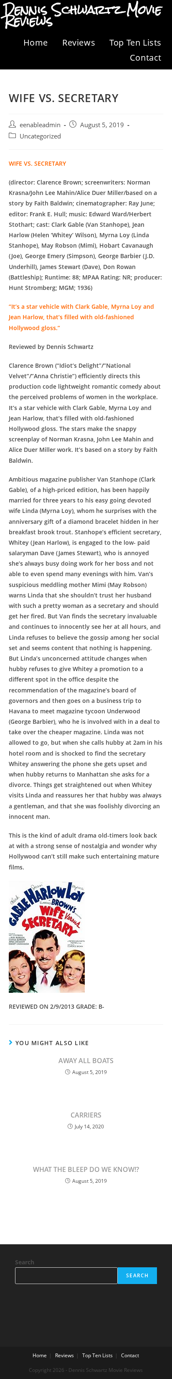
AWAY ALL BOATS (86, 1060)
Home (35, 42)
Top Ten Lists (135, 42)
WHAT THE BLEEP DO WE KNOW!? (86, 1169)
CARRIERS (86, 1115)
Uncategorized (40, 136)
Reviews (78, 42)
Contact (146, 57)
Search (24, 1262)
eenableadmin (40, 125)
